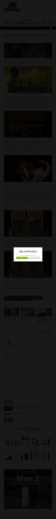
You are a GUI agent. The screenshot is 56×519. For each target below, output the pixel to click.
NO (34, 257)
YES (22, 257)
